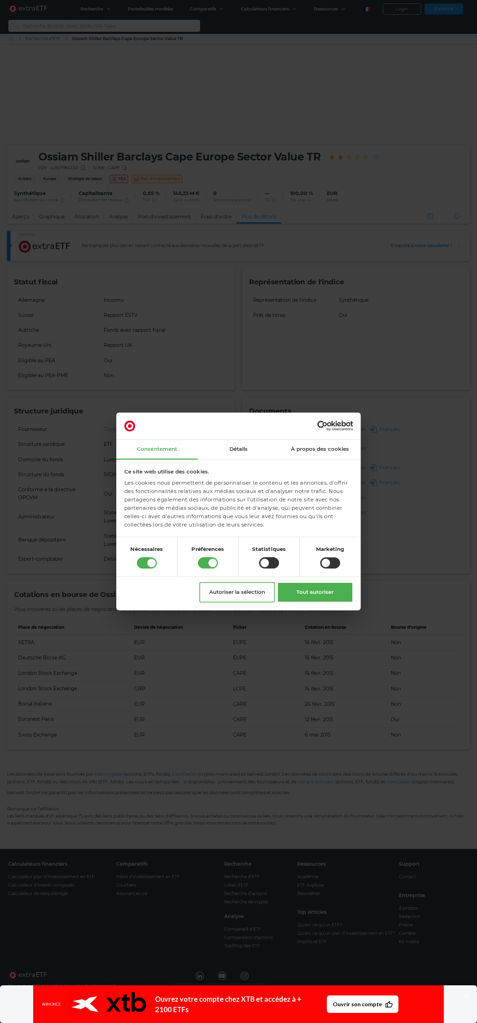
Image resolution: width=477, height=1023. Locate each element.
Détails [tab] (238, 449)
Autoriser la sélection (237, 592)
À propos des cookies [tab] (320, 449)
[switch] (208, 563)
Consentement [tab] (157, 449)
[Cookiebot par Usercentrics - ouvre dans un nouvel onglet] (322, 426)
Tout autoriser (314, 592)
